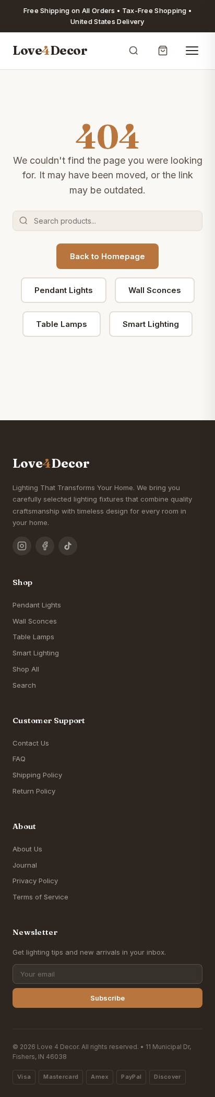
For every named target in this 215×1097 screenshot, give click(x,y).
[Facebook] (44, 546)
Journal (25, 865)
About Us (27, 849)
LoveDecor (50, 50)
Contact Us (31, 743)
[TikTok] (67, 546)
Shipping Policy (37, 775)
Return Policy (34, 791)
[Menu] (192, 50)
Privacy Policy (35, 880)
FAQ (19, 758)
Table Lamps (61, 324)
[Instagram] (22, 546)
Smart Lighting (151, 324)
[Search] (133, 50)
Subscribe (107, 998)
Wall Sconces (154, 290)
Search (24, 685)
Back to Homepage (107, 256)
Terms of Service (40, 897)
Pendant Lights (63, 290)
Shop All (26, 669)
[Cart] (162, 50)
